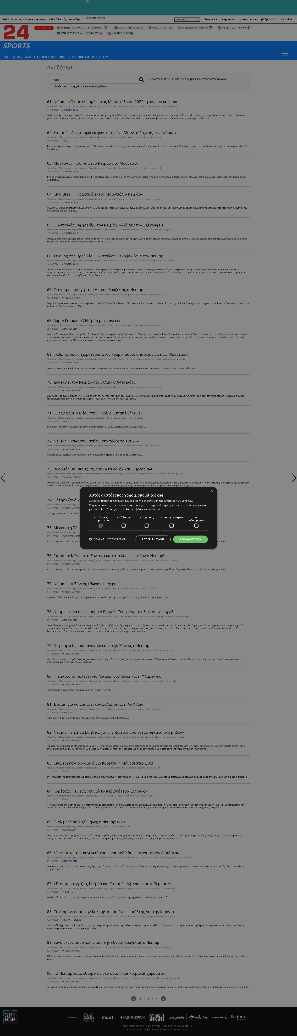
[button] (107, 539)
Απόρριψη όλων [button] (153, 539)
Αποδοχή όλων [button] (190, 539)
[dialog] (148, 518)
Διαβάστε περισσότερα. (146, 509)
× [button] (211, 490)
